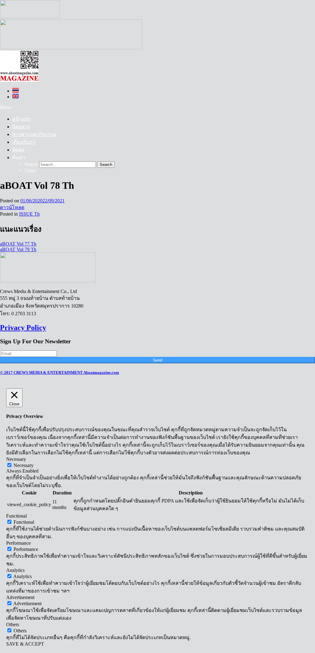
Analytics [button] (15, 570)
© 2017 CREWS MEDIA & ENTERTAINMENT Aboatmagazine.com (59, 372)
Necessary (24, 465)
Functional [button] (16, 516)
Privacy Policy (23, 328)
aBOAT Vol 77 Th (18, 243)
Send (157, 360)
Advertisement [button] (20, 597)
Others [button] (12, 624)
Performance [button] (18, 543)
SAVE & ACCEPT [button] (25, 644)
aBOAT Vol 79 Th (18, 249)
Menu (5, 107)
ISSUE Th (29, 214)
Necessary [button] (16, 459)
